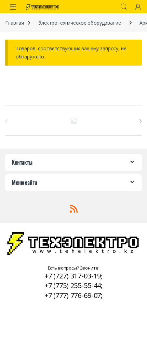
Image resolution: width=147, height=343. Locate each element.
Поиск (124, 7)
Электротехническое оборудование (79, 22)
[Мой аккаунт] (138, 6)
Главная (14, 22)
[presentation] (140, 121)
